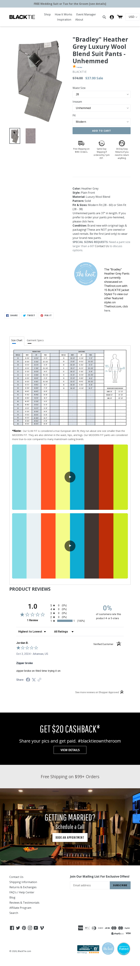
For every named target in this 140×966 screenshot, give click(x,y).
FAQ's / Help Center (21, 892)
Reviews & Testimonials (24, 902)
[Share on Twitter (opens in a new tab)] (34, 679)
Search (13, 913)
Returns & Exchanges (23, 887)
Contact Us (102, 246)
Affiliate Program (20, 908)
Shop (47, 14)
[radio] (70, 605)
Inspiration (64, 19)
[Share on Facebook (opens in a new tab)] (28, 680)
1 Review (38, 620)
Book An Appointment (70, 837)
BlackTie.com (24, 951)
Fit (74, 115)
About (79, 19)
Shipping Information (23, 882)
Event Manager (86, 14)
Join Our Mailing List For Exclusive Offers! (99, 876)
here (91, 221)
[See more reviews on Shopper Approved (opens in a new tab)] (39, 680)
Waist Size (79, 88)
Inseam (77, 102)
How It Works (63, 14)
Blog (12, 897)
